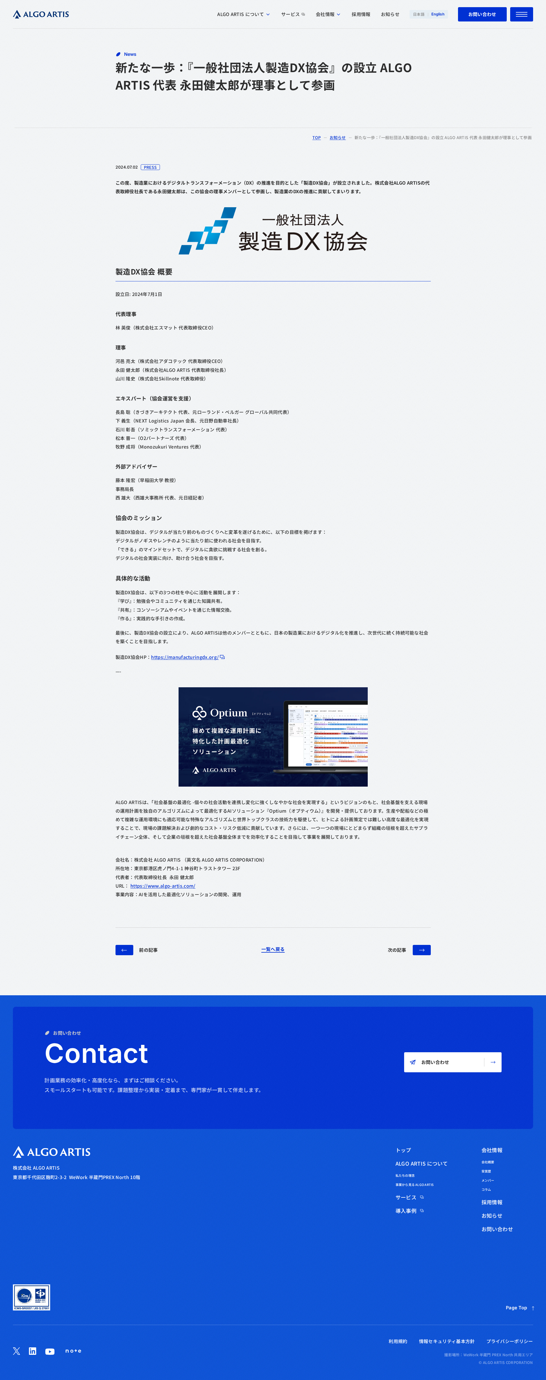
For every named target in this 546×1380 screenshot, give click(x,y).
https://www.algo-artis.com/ (162, 886)
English (438, 14)
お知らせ (338, 137)
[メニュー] (521, 14)
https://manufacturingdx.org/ (185, 657)
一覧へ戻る (273, 949)
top (316, 137)
